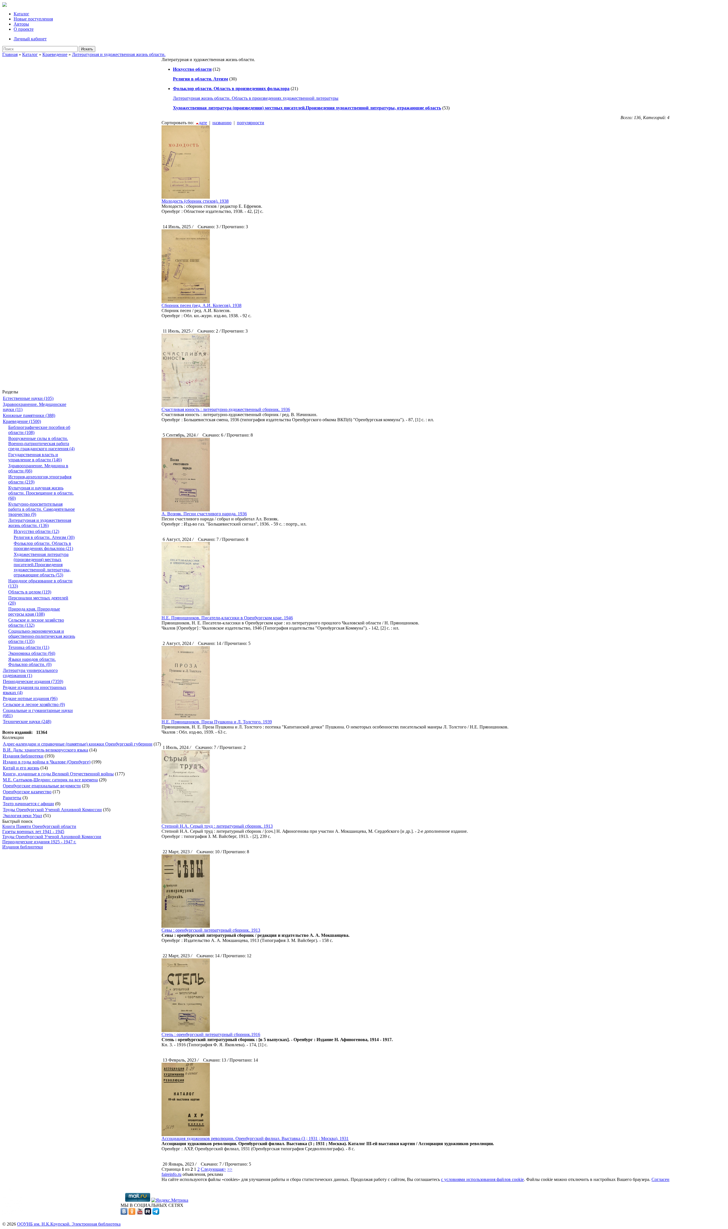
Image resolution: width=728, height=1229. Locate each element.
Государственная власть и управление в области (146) (35, 457)
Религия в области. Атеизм (200, 78)
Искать (87, 49)
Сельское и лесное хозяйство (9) (34, 704)
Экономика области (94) (31, 653)
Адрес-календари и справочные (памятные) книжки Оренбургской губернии (77, 744)
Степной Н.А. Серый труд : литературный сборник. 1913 (217, 826)
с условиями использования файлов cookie (482, 1179)
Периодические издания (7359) (33, 681)
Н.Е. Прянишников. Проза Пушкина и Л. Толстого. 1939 (217, 721)
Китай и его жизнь (21, 767)
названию (221, 122)
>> (229, 1169)
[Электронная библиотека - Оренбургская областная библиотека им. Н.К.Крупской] (4, 5)
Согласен (660, 1179)
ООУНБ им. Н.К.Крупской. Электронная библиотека (69, 1224)
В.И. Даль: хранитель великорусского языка (45, 750)
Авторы (21, 24)
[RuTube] (147, 1213)
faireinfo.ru (171, 1174)
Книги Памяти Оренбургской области (39, 826)
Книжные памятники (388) (29, 415)
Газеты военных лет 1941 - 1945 (33, 831)
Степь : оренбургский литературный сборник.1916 (211, 1034)
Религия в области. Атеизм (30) (44, 537)
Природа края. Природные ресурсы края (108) (34, 611)
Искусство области (192, 69)
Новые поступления (33, 18)
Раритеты (12, 797)
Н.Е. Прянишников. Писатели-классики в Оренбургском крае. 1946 (227, 617)
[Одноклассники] (132, 1213)
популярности (250, 122)
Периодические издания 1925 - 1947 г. (39, 841)
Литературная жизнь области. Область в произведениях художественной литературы (255, 98)
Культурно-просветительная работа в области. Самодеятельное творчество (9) (41, 509)
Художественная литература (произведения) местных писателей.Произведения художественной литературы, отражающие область (307, 107)
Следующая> (213, 1169)
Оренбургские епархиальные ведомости (42, 785)
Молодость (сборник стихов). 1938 (195, 201)
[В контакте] (124, 1213)
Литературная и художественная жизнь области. (119, 54)
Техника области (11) (28, 647)
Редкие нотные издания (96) (30, 698)
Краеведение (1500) (22, 421)
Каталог (21, 13)
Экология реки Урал (22, 815)
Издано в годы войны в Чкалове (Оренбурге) (46, 761)
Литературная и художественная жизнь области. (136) (39, 523)
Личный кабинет (30, 38)
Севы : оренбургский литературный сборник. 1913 (211, 930)
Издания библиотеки (23, 755)
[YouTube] (139, 1213)
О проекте (24, 29)
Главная (10, 54)
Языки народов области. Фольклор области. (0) (32, 662)
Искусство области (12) (36, 531)
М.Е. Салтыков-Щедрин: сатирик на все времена (50, 779)
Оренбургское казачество (27, 791)
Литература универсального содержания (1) (30, 673)
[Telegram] (155, 1213)
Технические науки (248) (27, 721)
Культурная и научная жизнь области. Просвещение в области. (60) (41, 493)
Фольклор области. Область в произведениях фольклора (231, 88)
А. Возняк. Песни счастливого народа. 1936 (204, 513)
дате (203, 122)
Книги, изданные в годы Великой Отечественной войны (58, 773)
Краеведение (54, 54)
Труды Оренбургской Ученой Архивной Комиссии (52, 809)
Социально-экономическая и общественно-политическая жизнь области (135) (41, 636)
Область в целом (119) (29, 591)
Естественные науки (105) (28, 398)
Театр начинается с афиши (28, 803)
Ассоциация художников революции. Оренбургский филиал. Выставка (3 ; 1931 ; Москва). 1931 (255, 1138)
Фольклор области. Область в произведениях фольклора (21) (43, 546)
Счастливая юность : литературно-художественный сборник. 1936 (226, 409)
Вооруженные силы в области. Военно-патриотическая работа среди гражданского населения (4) (41, 443)
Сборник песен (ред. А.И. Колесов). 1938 (201, 305)
